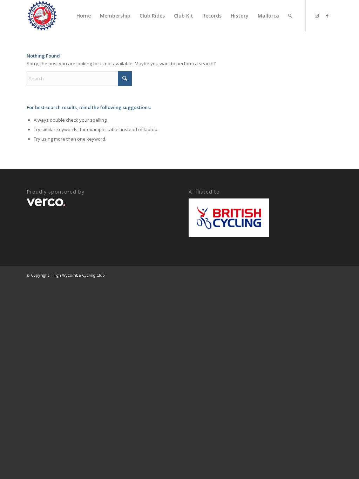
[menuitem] (83, 16)
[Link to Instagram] (316, 15)
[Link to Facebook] (327, 15)
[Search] (290, 16)
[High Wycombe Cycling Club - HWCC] (42, 16)
